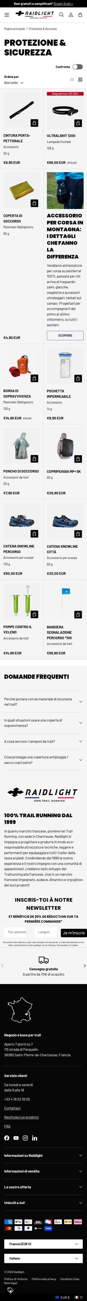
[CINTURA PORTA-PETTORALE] (21, 110)
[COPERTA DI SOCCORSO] (21, 190)
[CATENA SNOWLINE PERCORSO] (21, 521)
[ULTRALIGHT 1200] (65, 110)
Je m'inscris (74, 933)
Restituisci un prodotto (21, 1117)
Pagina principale (14, 28)
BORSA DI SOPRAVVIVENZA (17, 393)
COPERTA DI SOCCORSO (12, 218)
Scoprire (65, 335)
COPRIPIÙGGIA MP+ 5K (64, 471)
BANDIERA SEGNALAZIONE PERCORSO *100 (59, 632)
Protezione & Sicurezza (43, 28)
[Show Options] (52, 932)
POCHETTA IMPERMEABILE (59, 393)
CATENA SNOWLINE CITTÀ (62, 549)
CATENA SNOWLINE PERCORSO (18, 549)
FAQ (7, 1126)
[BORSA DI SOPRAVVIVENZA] (21, 365)
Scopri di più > (63, 4)
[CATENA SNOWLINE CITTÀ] (65, 521)
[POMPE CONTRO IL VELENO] (21, 601)
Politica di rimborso (15, 1279)
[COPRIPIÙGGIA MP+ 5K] (65, 446)
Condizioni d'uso (69, 1279)
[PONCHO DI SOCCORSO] (21, 446)
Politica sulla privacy (44, 1279)
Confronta (63, 67)
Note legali (10, 1283)
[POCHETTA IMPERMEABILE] (65, 365)
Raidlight (19, 1272)
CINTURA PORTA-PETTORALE (16, 138)
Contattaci (12, 1108)
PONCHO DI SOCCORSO (21, 471)
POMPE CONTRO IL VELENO (17, 629)
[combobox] (44, 932)
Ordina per (11, 77)
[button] (80, 14)
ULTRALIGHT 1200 (61, 135)
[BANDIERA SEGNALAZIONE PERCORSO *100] (65, 601)
